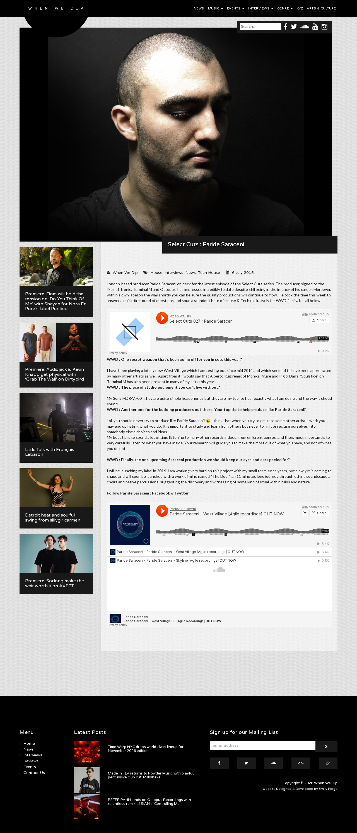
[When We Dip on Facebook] (285, 26)
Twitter (181, 493)
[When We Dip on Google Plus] (328, 763)
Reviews (30, 761)
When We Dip (125, 272)
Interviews (259, 8)
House (156, 272)
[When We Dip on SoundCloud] (305, 26)
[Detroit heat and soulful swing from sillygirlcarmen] (56, 487)
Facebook (161, 493)
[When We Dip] (56, 20)
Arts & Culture (321, 8)
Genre (283, 8)
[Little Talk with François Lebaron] (56, 417)
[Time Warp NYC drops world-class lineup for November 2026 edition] (87, 753)
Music (214, 8)
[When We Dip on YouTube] (315, 26)
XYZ (300, 8)
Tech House (209, 272)
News (199, 8)
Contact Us (34, 772)
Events (234, 8)
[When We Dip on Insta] (324, 26)
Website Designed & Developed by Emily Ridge (299, 789)
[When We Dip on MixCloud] (300, 763)
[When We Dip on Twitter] (294, 26)
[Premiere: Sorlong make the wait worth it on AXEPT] (56, 553)
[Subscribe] (326, 746)
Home (29, 743)
